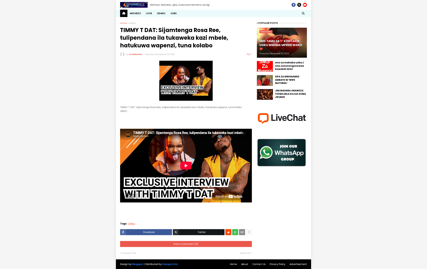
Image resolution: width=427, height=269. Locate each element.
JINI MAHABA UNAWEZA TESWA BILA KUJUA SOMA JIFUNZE (290, 94)
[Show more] (249, 232)
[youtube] (305, 5)
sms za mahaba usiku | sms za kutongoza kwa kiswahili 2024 (289, 66)
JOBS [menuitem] (173, 13)
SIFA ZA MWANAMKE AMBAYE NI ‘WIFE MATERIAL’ (287, 80)
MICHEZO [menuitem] (135, 13)
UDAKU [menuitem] (161, 13)
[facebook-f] (294, 5)
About (244, 264)
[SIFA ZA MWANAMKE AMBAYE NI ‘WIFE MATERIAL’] (265, 80)
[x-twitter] (299, 5)
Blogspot (138, 264)
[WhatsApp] (235, 232)
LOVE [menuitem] (149, 13)
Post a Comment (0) (186, 244)
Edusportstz (170, 264)
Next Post (245, 253)
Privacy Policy (277, 264)
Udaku (132, 23)
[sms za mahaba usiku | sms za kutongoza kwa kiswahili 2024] (265, 66)
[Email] (242, 232)
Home (123, 23)
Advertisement (298, 264)
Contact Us (259, 264)
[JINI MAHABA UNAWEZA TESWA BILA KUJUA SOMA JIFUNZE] (265, 94)
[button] (303, 13)
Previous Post (129, 253)
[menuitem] (123, 13)
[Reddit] (228, 232)
